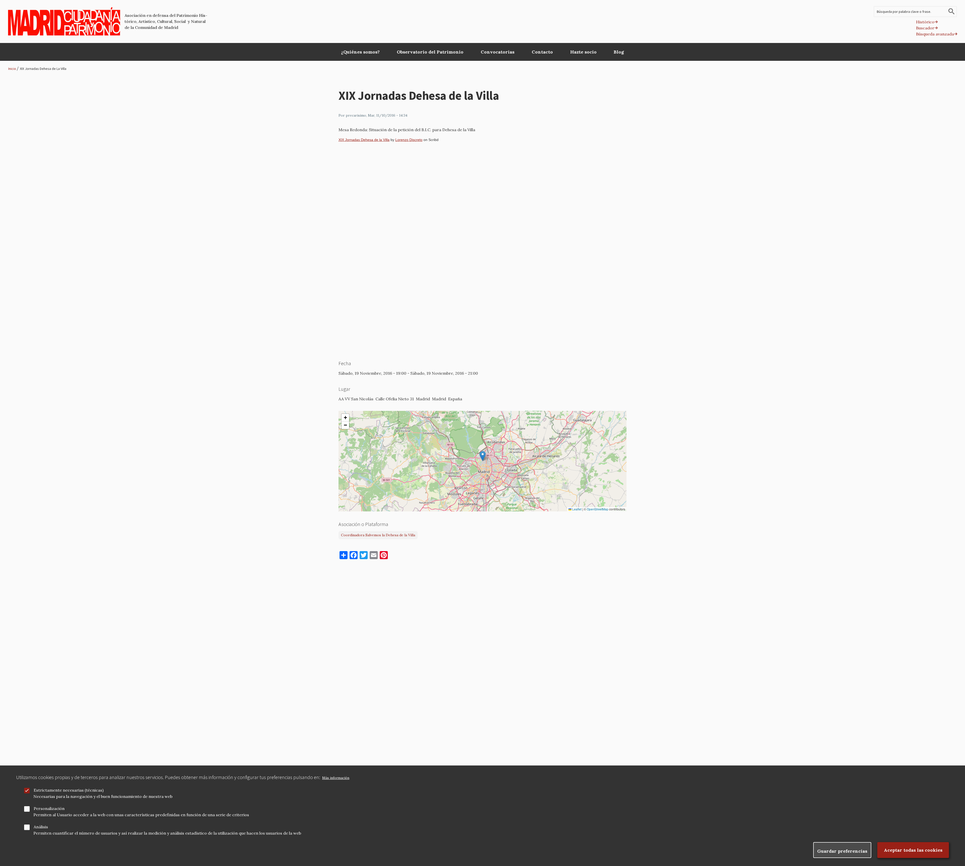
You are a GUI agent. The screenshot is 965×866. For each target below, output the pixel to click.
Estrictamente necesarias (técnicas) (69, 790)
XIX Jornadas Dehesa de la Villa (364, 140)
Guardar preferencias (842, 851)
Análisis (41, 826)
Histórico (925, 21)
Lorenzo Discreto (408, 140)
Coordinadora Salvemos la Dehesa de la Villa (378, 535)
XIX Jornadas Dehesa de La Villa (43, 68)
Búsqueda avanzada (935, 33)
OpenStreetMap (597, 509)
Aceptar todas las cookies (913, 850)
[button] (482, 456)
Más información (335, 778)
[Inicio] (64, 21)
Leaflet (576, 509)
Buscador (925, 27)
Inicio (12, 68)
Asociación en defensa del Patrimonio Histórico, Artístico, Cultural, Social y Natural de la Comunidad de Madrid (166, 21)
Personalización (49, 808)
